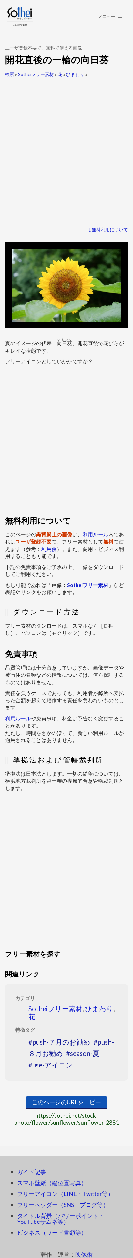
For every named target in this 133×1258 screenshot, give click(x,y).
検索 (9, 74)
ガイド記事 (31, 1171)
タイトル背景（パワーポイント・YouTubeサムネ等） (60, 1218)
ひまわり (75, 74)
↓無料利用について (108, 229)
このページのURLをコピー (66, 1102)
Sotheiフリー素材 (36, 74)
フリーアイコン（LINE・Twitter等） (65, 1193)
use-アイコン (52, 1065)
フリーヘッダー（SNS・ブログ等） (63, 1204)
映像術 (84, 1254)
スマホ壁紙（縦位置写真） (52, 1182)
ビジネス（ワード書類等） (52, 1232)
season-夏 (84, 1053)
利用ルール (95, 534)
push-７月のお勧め (61, 1042)
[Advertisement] (66, 149)
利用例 (49, 549)
